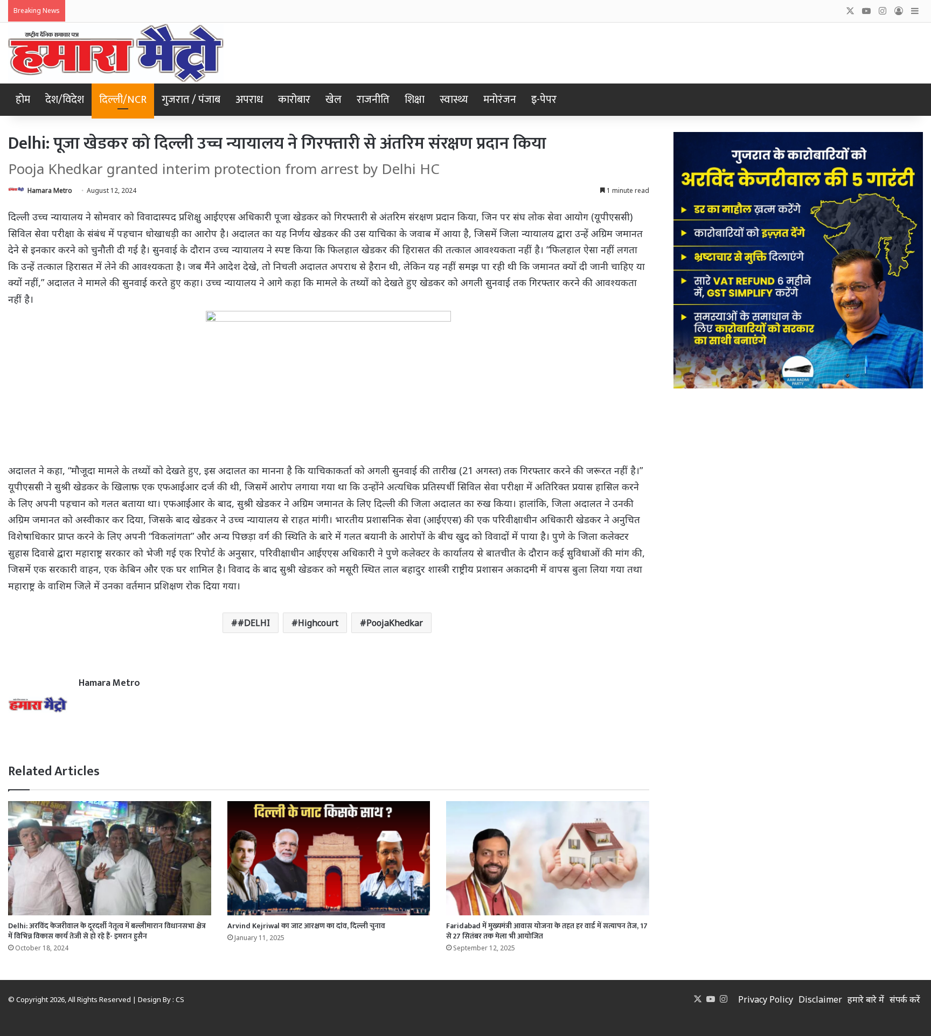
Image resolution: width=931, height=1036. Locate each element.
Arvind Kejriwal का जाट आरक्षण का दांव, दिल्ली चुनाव (306, 926)
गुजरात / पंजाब (191, 100)
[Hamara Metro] (116, 53)
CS (180, 999)
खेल (333, 100)
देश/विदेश (64, 100)
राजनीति (373, 100)
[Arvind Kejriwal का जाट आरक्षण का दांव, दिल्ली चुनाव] (328, 858)
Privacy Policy (765, 999)
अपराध (249, 100)
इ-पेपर (544, 100)
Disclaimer (820, 999)
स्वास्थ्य (454, 100)
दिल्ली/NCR (123, 100)
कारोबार (294, 100)
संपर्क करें (905, 999)
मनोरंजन (499, 100)
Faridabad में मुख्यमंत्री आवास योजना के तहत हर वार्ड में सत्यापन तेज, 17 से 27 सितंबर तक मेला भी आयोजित (547, 931)
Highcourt (318, 623)
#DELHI (254, 623)
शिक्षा (415, 100)
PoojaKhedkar (394, 623)
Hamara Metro (49, 190)
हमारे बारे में (865, 999)
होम (23, 100)
